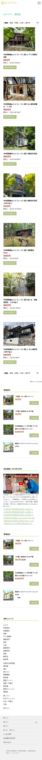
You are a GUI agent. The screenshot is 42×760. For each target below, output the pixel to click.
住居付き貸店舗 (9, 663)
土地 (5, 704)
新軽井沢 (6, 648)
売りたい (6, 708)
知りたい (6, 726)
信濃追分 (6, 631)
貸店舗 (5, 666)
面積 (11, 23)
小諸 (5, 645)
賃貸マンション (9, 689)
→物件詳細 (34, 403)
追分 (5, 669)
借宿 (5, 634)
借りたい (6, 672)
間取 (16, 23)
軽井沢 (5, 656)
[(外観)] (19, 39)
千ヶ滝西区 (7, 636)
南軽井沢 (6, 639)
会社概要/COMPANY (9, 738)
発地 (5, 654)
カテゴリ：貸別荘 (12, 14)
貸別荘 (5, 692)
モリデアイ (16, 753)
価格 (6, 23)
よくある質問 (7, 734)
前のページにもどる (36, 381)
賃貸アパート (8, 680)
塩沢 (5, 642)
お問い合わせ (7, 742)
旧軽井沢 (6, 651)
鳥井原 (5, 659)
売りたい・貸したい (9, 730)
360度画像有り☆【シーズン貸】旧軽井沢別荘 (20, 153)
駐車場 (5, 677)
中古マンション (9, 698)
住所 (22, 23)
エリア (5, 625)
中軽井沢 (6, 628)
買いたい (6, 696)
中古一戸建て (8, 701)
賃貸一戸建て (8, 683)
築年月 (27, 23)
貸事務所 (6, 675)
